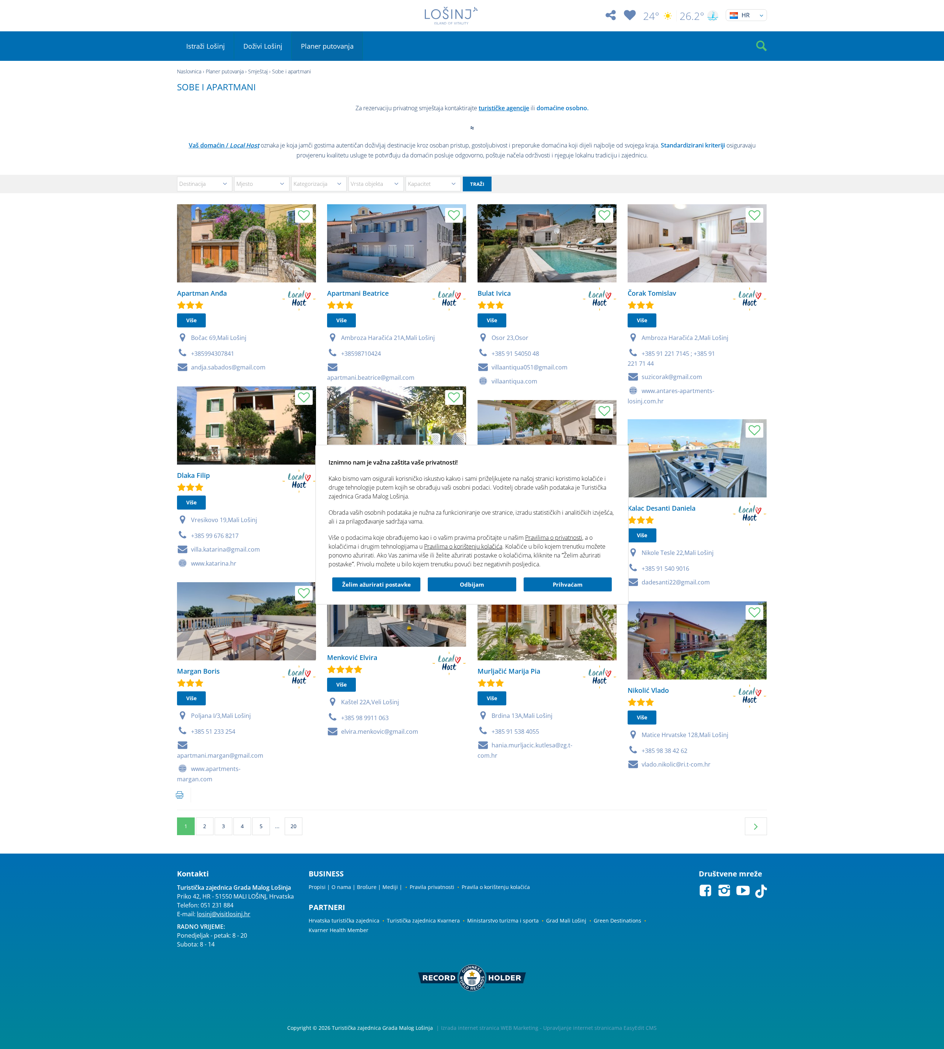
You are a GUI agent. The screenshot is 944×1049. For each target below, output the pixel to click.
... (277, 826)
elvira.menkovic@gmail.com (379, 731)
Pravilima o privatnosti (553, 538)
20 (293, 826)
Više (191, 320)
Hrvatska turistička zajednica (344, 920)
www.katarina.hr (213, 563)
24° (651, 15)
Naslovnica (189, 71)
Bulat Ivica (494, 293)
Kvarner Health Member (338, 930)
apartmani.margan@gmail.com (220, 755)
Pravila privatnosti (432, 886)
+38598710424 (361, 354)
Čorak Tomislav (652, 293)
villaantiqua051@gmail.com (530, 367)
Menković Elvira (352, 657)
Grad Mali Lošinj (566, 920)
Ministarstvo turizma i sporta (503, 920)
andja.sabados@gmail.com (228, 367)
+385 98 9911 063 (365, 718)
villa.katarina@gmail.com (225, 549)
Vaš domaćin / (209, 145)
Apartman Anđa (202, 293)
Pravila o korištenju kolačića (496, 886)
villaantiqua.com (514, 381)
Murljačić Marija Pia (509, 671)
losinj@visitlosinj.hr (223, 914)
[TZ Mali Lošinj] (451, 16)
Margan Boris (198, 671)
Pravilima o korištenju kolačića (463, 546)
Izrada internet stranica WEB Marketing (489, 1027)
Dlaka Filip (193, 475)
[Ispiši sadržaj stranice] (179, 795)
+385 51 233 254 (213, 731)
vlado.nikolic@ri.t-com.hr (676, 764)
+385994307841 (212, 354)
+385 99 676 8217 (215, 536)
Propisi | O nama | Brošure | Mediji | (355, 886)
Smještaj (258, 71)
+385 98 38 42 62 (664, 751)
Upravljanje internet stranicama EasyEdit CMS (600, 1027)
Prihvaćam (568, 584)
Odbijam (472, 584)
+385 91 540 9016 (665, 569)
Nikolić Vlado (648, 690)
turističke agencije (504, 108)
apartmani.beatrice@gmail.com (370, 378)
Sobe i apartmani (291, 71)
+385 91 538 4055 (515, 731)
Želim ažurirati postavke (376, 584)
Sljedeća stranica (756, 826)
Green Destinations (617, 920)
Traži (477, 184)
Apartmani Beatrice (358, 293)
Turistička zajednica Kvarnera (423, 920)
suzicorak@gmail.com (672, 377)
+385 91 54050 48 (515, 354)
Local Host (244, 145)
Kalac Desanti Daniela (661, 508)
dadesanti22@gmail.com (676, 582)
